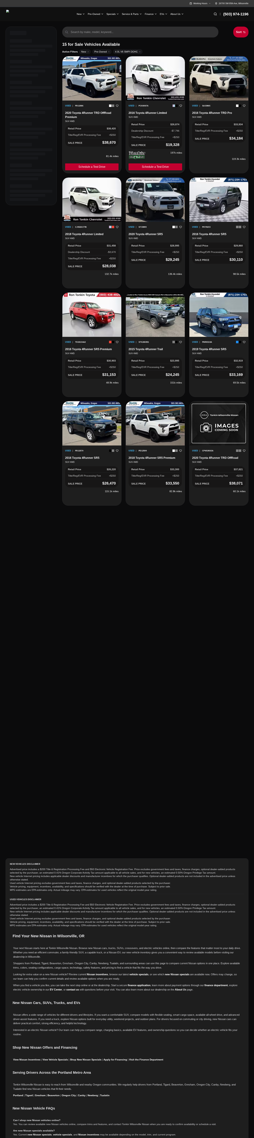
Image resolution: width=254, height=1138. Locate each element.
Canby (82, 1095)
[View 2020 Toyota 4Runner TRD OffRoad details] (218, 423)
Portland (18, 1095)
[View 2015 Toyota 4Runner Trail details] (155, 315)
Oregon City (69, 1095)
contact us (72, 989)
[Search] (215, 14)
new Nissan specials (177, 974)
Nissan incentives (97, 974)
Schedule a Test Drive (91, 166)
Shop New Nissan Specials (85, 1059)
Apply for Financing (115, 1059)
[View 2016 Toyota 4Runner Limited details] (155, 78)
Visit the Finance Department (146, 1059)
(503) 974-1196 (235, 14)
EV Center (56, 989)
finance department (216, 985)
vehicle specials (138, 974)
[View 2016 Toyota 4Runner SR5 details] (218, 200)
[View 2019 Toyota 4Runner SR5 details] (218, 315)
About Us (180, 989)
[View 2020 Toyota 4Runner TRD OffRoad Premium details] (91, 78)
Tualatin (105, 1095)
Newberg (93, 1095)
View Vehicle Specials (55, 1059)
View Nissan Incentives (26, 1059)
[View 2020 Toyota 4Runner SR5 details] (155, 200)
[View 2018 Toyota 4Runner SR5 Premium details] (155, 423)
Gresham (40, 1095)
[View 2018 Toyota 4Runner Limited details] (91, 200)
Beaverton (54, 1095)
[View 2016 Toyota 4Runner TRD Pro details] (218, 78)
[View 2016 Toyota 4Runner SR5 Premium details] (91, 315)
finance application (139, 985)
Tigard (29, 1095)
